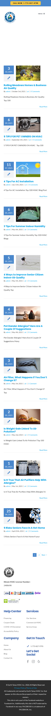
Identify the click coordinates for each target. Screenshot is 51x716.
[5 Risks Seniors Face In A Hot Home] (28, 515)
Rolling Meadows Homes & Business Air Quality (25, 87)
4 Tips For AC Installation (19, 181)
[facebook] (27, 661)
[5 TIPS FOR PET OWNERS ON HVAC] (28, 124)
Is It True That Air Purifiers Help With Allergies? (25, 481)
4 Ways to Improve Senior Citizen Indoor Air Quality (23, 276)
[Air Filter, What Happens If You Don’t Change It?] (28, 365)
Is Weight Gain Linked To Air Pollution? (20, 430)
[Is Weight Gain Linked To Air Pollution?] (28, 416)
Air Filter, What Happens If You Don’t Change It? (25, 379)
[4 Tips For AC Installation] (28, 169)
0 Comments (35, 91)
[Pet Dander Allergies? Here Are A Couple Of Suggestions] (28, 314)
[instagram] (33, 661)
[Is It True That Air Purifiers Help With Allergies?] (28, 468)
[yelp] (38, 661)
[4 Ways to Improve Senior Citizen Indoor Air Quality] (28, 262)
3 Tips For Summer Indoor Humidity (24, 226)
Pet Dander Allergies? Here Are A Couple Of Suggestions (23, 328)
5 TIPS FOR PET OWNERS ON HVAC (23, 136)
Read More (43, 107)
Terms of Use (32, 688)
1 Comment (32, 384)
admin (8, 91)
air (28, 91)
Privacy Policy (19, 688)
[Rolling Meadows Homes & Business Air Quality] (28, 73)
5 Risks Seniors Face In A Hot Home (24, 527)
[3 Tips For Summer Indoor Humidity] (28, 214)
